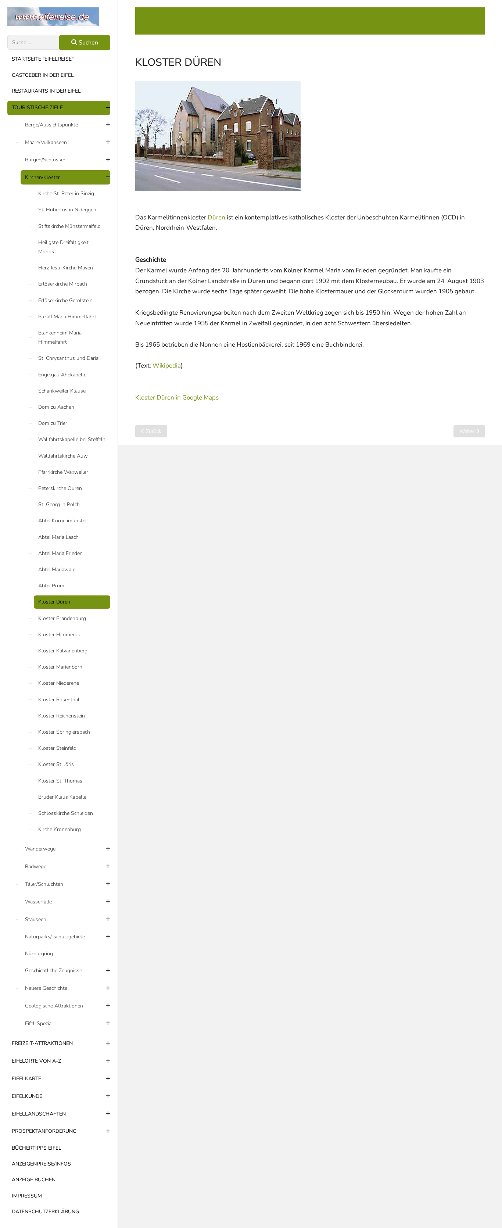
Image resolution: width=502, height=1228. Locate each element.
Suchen (87, 43)
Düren (216, 217)
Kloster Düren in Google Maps (177, 397)
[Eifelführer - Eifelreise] (58, 16)
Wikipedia (167, 365)
